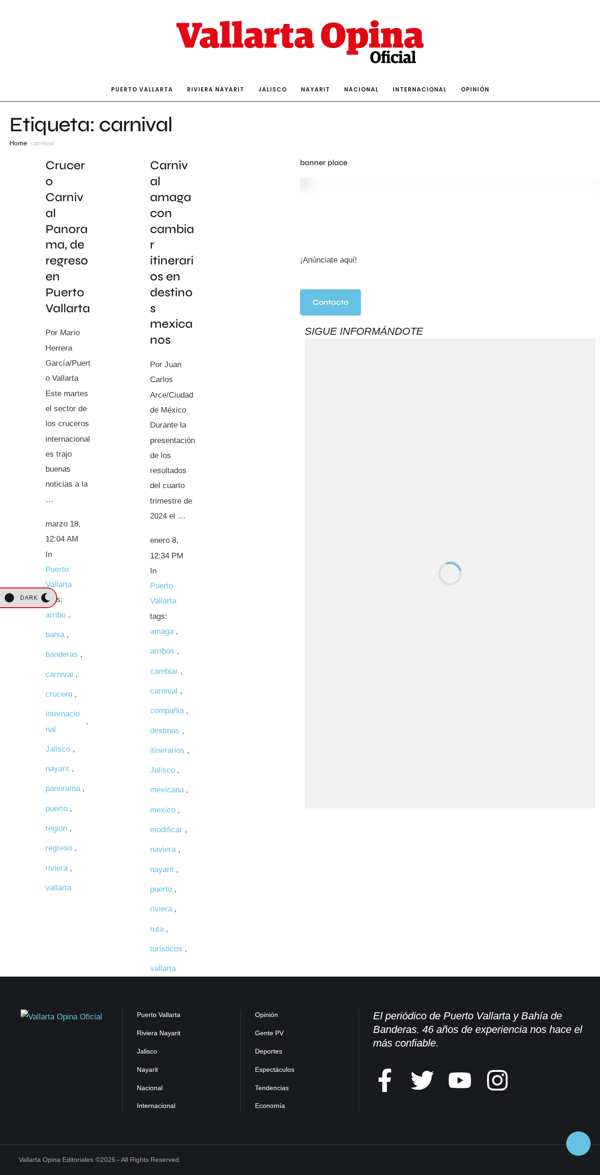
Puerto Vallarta (158, 1014)
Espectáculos (274, 1069)
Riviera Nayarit (158, 1033)
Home (18, 143)
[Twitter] (422, 1080)
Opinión (266, 1014)
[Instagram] (497, 1080)
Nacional (150, 1088)
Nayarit (147, 1069)
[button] (330, 302)
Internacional (156, 1105)
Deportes (268, 1051)
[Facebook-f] (385, 1080)
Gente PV (269, 1033)
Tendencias (272, 1088)
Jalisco (147, 1051)
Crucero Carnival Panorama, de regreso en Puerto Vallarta (67, 236)
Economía (270, 1105)
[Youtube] (460, 1080)
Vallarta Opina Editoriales (56, 1159)
